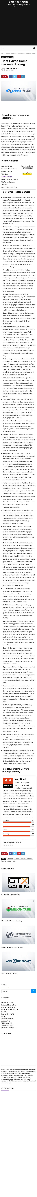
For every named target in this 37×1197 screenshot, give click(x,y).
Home (2, 53)
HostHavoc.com (6, 177)
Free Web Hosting (7, 1007)
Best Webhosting (12, 68)
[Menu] (2, 48)
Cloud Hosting (5, 1003)
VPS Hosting (5, 1023)
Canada (17, 858)
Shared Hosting (6, 1018)
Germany (29, 858)
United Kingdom (6, 861)
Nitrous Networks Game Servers (12, 947)
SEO (2, 1016)
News (3, 1012)
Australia (10, 858)
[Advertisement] (18, 26)
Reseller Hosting (6, 1014)
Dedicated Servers (7, 1005)
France (23, 858)
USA (14, 861)
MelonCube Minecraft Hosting (11, 921)
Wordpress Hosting (7, 1027)
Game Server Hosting (11, 53)
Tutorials (4, 1021)
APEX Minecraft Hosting (9, 973)
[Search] (34, 48)
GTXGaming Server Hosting (10, 895)
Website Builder (6, 1025)
